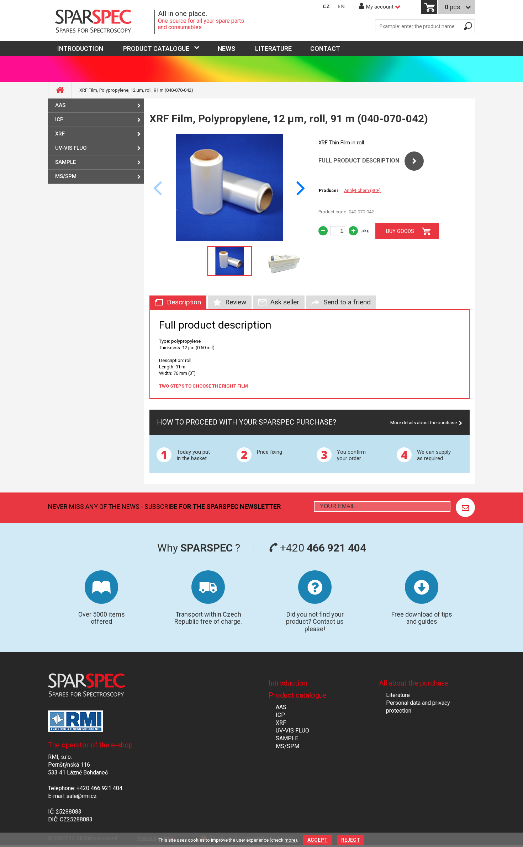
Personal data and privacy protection (418, 706)
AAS (60, 105)
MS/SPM (65, 176)
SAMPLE (65, 162)
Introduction (288, 683)
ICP (59, 119)
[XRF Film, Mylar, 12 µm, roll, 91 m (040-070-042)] (229, 238)
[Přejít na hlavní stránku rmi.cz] (101, 22)
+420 (322, 548)
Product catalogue (156, 48)
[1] (465, 507)
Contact (325, 48)
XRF (60, 133)
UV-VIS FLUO (71, 148)
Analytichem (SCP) (362, 190)
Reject (350, 840)
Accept (317, 840)
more (290, 840)
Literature (273, 48)
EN (341, 6)
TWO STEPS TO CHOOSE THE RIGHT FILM (203, 386)
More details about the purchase (423, 422)
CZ (326, 6)
